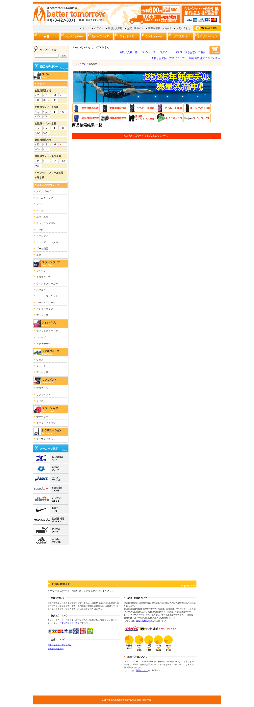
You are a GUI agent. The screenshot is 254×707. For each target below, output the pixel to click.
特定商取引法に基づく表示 (204, 58)
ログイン (165, 52)
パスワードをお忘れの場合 (189, 52)
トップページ (79, 63)
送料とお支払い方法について (168, 58)
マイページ (148, 52)
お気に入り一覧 (128, 52)
